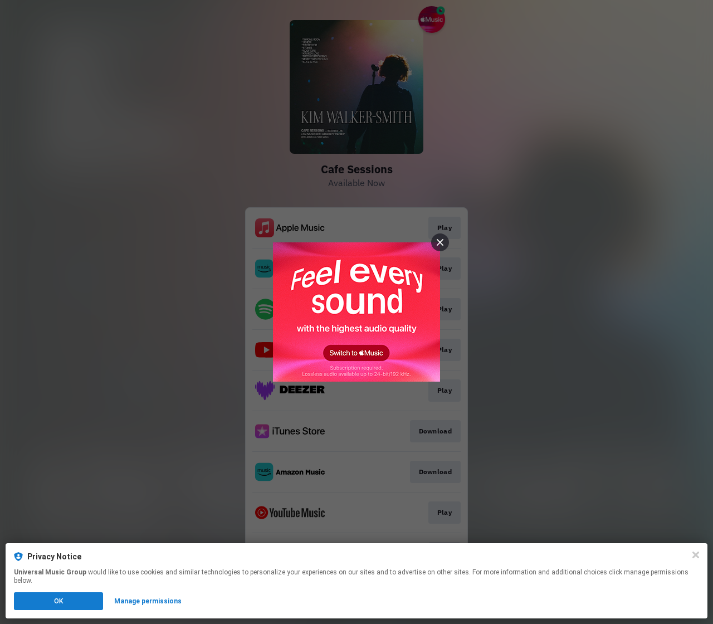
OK (58, 601)
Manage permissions (148, 601)
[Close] (696, 555)
